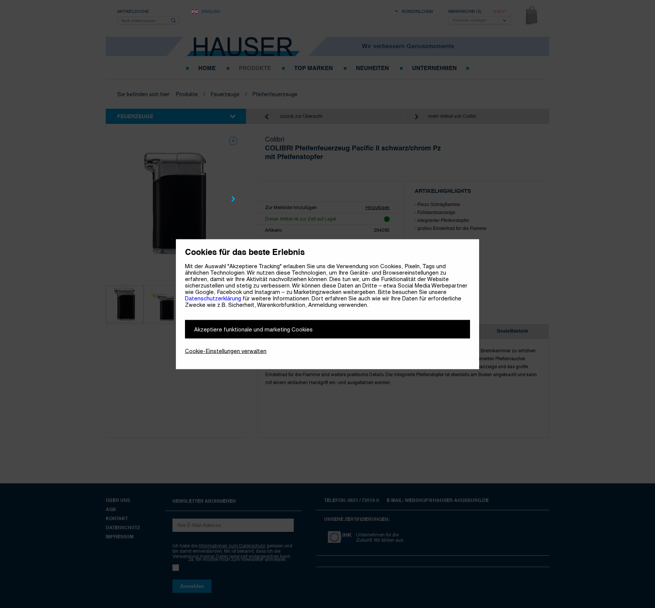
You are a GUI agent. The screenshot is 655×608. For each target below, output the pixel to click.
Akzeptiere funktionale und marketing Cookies (253, 329)
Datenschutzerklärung (213, 298)
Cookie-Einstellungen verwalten (225, 350)
